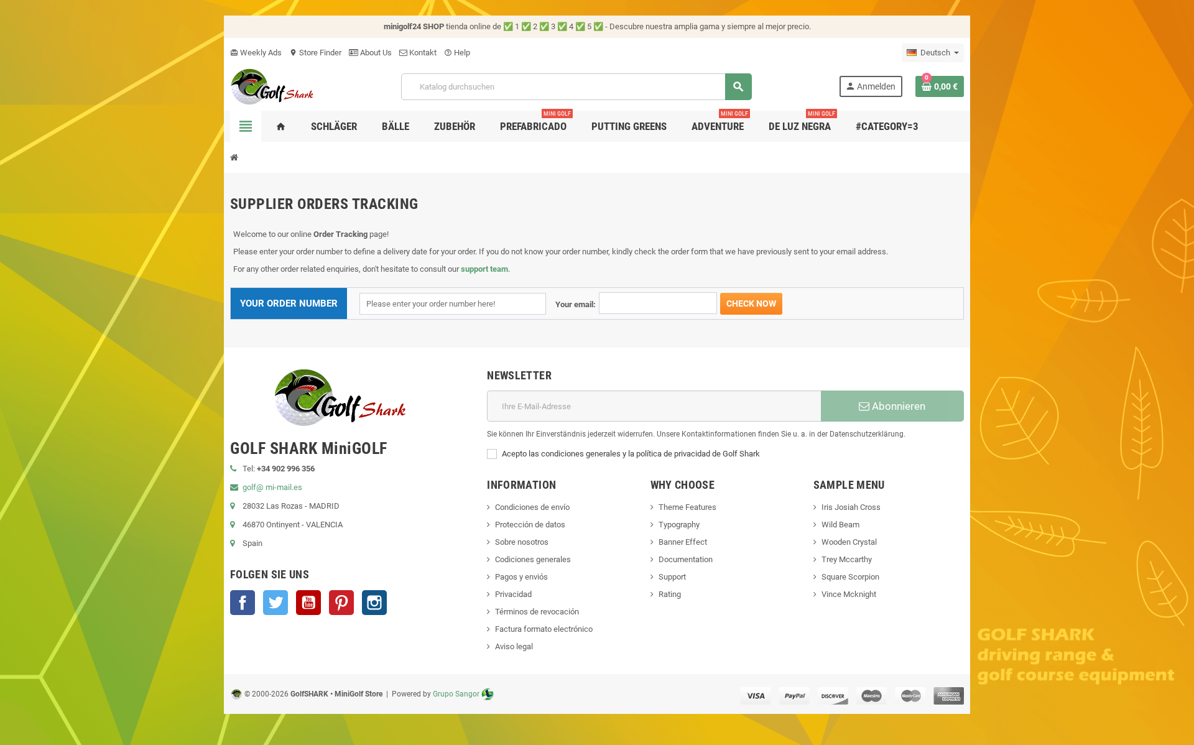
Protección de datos (530, 524)
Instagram (374, 602)
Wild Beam (840, 524)
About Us (375, 52)
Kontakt (422, 52)
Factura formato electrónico (544, 629)
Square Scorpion (850, 576)
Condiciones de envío (532, 507)
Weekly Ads (256, 52)
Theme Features (687, 507)
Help (457, 52)
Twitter (275, 602)
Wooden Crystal (849, 542)
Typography (679, 524)
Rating (670, 594)
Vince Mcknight (848, 594)
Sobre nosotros (521, 542)
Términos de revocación (537, 611)
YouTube (308, 602)
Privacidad (513, 594)
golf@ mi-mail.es (272, 487)
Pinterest (341, 602)
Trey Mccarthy (846, 559)
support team (484, 269)
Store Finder (315, 52)
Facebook (242, 602)
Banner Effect (683, 542)
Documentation (686, 559)
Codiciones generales (533, 559)
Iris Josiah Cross (851, 507)
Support (672, 576)
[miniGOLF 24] (272, 85)
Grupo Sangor (456, 694)
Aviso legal (514, 646)
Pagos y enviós (521, 576)
